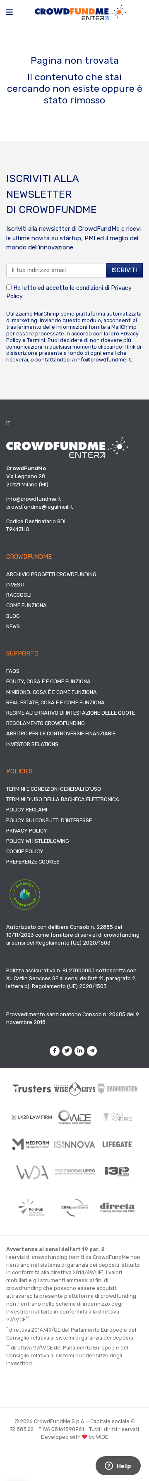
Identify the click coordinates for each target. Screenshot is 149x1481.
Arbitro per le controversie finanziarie (60, 733)
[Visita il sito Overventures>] (117, 1117)
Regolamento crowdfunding (45, 723)
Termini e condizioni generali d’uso (53, 789)
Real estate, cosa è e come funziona (55, 702)
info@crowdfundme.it (103, 359)
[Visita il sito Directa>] (117, 1207)
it (8, 423)
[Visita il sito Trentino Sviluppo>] (74, 1171)
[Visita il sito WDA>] (32, 1172)
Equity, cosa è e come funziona (48, 681)
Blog (13, 616)
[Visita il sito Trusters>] (32, 1088)
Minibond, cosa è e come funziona (51, 692)
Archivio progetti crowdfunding (51, 574)
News (13, 626)
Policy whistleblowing (37, 841)
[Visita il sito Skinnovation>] (117, 1089)
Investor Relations (32, 744)
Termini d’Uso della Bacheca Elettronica (62, 799)
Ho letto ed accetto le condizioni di (69, 292)
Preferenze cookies (33, 862)
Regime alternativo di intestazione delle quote (70, 713)
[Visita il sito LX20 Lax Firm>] (32, 1117)
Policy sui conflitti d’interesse (49, 820)
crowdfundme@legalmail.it (39, 507)
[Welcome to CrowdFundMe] (80, 12)
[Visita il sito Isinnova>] (74, 1144)
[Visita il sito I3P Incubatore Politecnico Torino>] (117, 1171)
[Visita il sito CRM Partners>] (74, 1207)
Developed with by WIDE (74, 1437)
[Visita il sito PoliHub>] (32, 1207)
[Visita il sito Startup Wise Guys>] (74, 1089)
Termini (36, 340)
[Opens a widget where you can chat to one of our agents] (118, 1466)
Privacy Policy (26, 831)
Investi (15, 584)
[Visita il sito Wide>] (74, 1117)
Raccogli (18, 595)
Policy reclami (26, 809)
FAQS (12, 671)
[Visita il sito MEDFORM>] (32, 1144)
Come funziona (26, 605)
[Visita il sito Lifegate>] (117, 1144)
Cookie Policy (24, 851)
